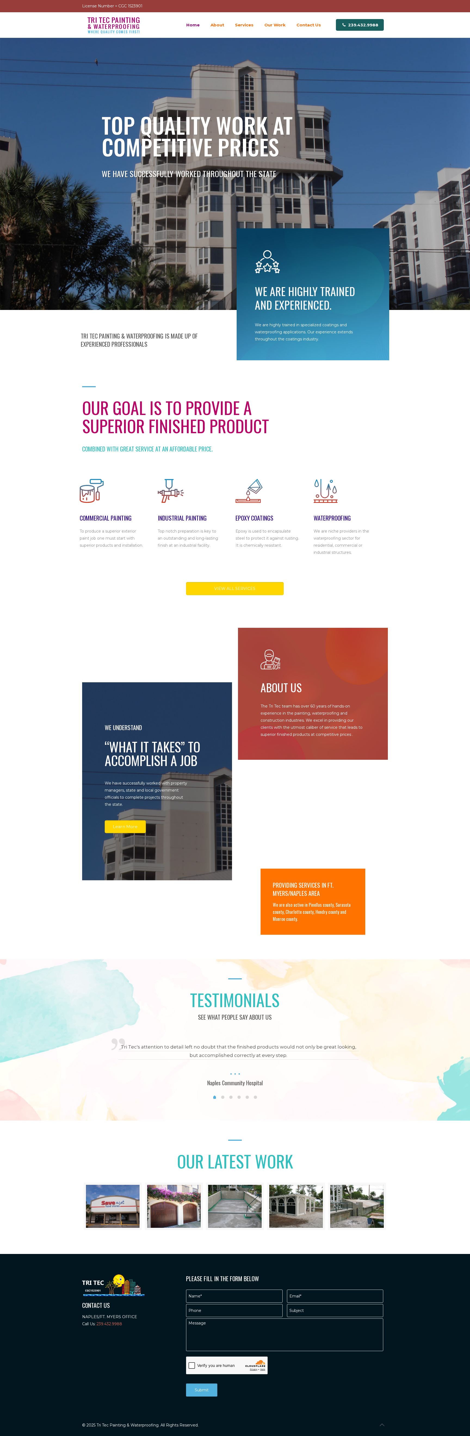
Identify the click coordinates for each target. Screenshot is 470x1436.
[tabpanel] (235, 1059)
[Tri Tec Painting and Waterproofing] (114, 25)
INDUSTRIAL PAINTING (182, 517)
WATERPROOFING (332, 517)
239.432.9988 (362, 24)
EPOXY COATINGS (254, 517)
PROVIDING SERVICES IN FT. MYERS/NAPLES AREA (303, 889)
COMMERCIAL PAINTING (106, 517)
